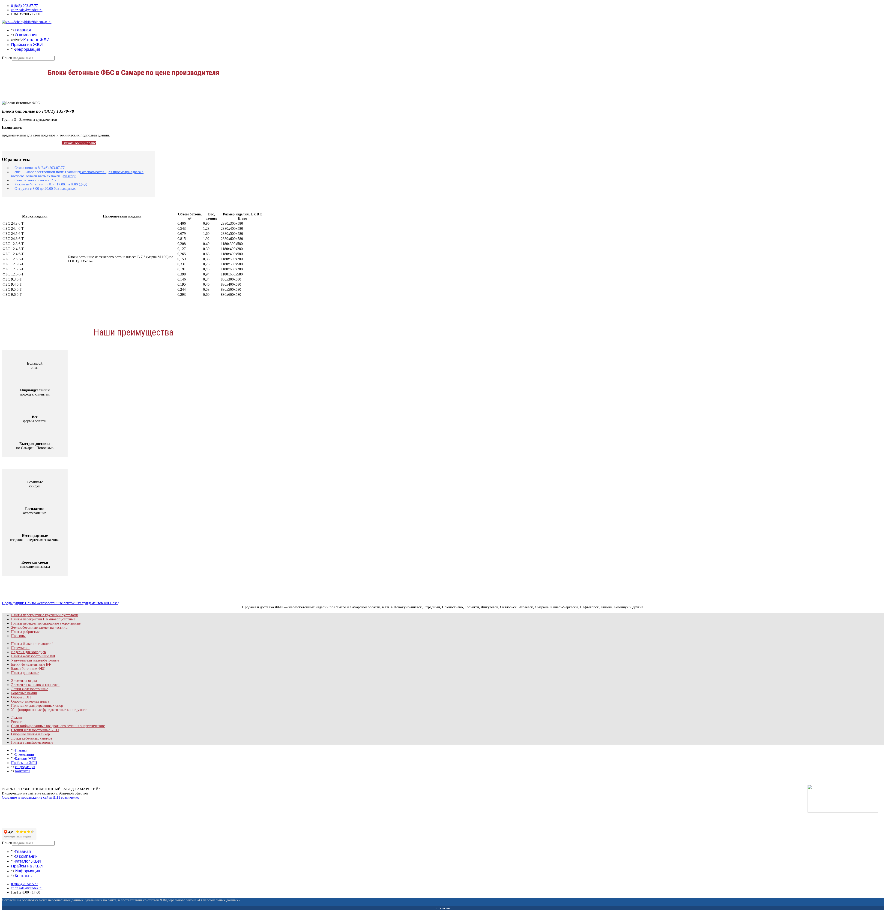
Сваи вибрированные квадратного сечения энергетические (58, 726)
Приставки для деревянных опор (37, 705)
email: (77, 174)
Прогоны (18, 636)
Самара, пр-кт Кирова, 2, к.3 (37, 180)
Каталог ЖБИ (36, 39)
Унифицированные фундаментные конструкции (49, 710)
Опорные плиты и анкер (30, 734)
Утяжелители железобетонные (35, 660)
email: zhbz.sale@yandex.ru (35, 812)
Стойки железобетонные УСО (35, 730)
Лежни (16, 717)
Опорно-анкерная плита (30, 701)
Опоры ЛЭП (21, 697)
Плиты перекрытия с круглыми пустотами (44, 615)
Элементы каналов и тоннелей (35, 685)
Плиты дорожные (25, 673)
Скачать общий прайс (79, 143)
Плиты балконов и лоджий (32, 644)
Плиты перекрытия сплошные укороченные (46, 623)
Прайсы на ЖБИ (27, 44)
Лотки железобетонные (29, 689)
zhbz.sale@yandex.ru (26, 10)
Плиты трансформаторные (32, 742)
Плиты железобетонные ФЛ (33, 656)
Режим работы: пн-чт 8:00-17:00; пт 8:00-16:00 (51, 184)
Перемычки (20, 648)
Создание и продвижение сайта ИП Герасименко (40, 797)
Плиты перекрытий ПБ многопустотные (43, 619)
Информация (27, 49)
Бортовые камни (24, 693)
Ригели (16, 722)
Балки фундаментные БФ (31, 664)
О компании (26, 35)
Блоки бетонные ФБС (28, 668)
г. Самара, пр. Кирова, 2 (33, 816)
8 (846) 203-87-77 (24, 6)
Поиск (7, 58)
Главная (23, 30)
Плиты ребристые (25, 632)
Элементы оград (24, 680)
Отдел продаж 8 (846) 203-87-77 (40, 168)
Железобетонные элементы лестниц (39, 627)
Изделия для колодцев (28, 652)
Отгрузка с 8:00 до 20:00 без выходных (45, 188)
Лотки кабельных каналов (31, 738)
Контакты (22, 771)
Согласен (443, 908)
